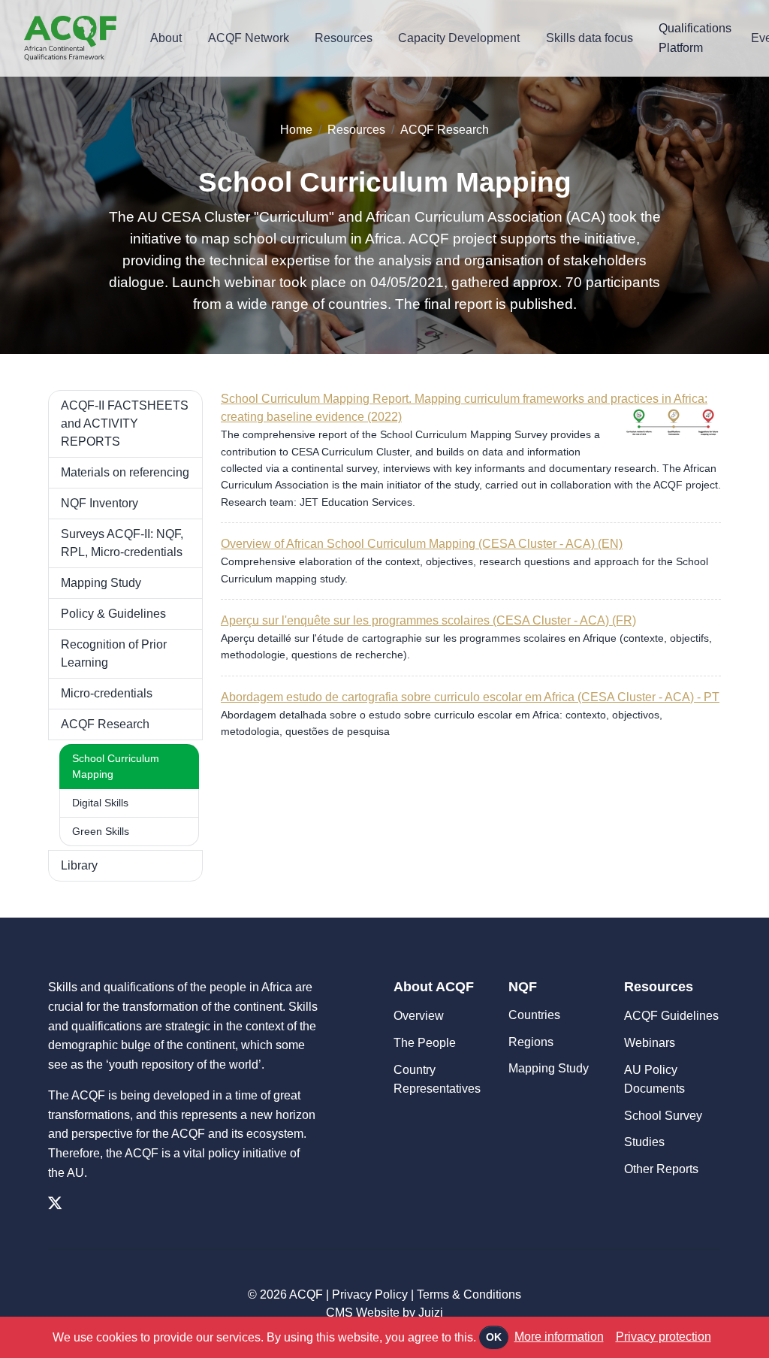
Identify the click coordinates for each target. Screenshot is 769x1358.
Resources (356, 129)
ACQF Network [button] (248, 38)
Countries (534, 1015)
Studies (644, 1142)
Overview (419, 1015)
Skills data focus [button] (589, 38)
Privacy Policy (370, 1294)
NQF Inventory (99, 503)
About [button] (166, 38)
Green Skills (100, 831)
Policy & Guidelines (113, 613)
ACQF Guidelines (671, 1015)
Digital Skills (100, 803)
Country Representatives (437, 1079)
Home (296, 129)
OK (494, 1337)
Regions (530, 1042)
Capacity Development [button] (459, 38)
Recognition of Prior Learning (114, 653)
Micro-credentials (106, 693)
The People (425, 1042)
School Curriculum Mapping (115, 766)
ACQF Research (444, 129)
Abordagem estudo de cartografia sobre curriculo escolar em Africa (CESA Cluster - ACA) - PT (470, 697)
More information (559, 1336)
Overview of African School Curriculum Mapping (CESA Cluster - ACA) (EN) (422, 543)
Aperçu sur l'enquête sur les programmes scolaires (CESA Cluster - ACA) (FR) (428, 620)
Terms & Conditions (469, 1294)
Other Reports (661, 1169)
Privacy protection (663, 1336)
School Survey (663, 1115)
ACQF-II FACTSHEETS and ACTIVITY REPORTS (124, 423)
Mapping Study (101, 582)
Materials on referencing (125, 472)
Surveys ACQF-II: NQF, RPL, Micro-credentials (122, 543)
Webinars (649, 1042)
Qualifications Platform (695, 38)
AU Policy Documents (654, 1079)
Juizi (430, 1312)
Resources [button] (343, 38)
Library (79, 865)
